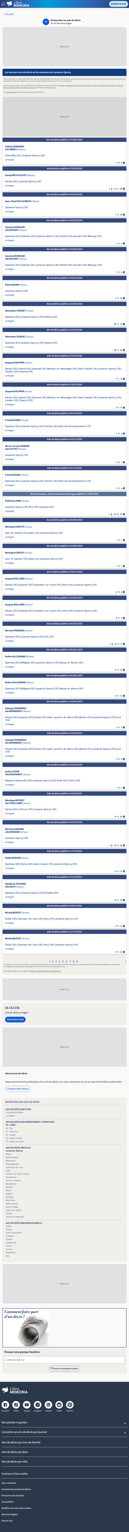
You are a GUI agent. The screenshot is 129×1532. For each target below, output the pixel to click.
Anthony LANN (17, 500)
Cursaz (9, 1249)
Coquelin (10, 1236)
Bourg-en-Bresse (69, 662)
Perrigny (10, 1197)
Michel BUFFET (17, 912)
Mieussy (92, 236)
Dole (79, 86)
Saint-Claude (8, 88)
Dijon (31, 532)
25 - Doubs (10, 1135)
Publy (8, 918)
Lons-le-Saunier (99, 86)
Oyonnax (10, 236)
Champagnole (71, 86)
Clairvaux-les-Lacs (27, 918)
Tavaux (32, 88)
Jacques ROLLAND (19, 578)
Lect (119, 717)
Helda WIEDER (16, 857)
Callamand (11, 1242)
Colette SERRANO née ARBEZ (15, 148)
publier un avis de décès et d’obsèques (45, 971)
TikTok (16, 1411)
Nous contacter (9, 1483)
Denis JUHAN (16, 284)
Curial (8, 1246)
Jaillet (8, 1226)
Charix (71, 780)
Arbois (61, 86)
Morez (120, 86)
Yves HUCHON (16, 420)
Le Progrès (9, 159)
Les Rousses (87, 86)
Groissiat (25, 236)
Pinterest (69, 1411)
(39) (18, 155)
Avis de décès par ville (15, 1461)
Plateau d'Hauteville (16, 780)
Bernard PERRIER (18, 630)
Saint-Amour (12, 1203)
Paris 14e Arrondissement (72, 426)
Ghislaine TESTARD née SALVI (15, 885)
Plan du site (7, 1520)
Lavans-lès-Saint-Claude (17, 1174)
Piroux (9, 1229)
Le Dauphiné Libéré (14, 1112)
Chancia (23, 371)
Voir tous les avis (15, 1019)
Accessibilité (8, 1502)
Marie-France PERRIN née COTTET (17, 447)
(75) (88, 426)
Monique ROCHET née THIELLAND (17, 802)
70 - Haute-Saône (14, 1138)
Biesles (83, 717)
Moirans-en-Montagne (59, 368)
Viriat (59, 780)
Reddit (59, 1411)
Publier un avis (118, 4)
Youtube (27, 1411)
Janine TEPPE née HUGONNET (17, 773)
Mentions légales (10, 1514)
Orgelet (9, 1194)
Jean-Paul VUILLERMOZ (22, 201)
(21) (37, 532)
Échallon (48, 892)
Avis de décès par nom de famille (21, 1442)
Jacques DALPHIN (18, 362)
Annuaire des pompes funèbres (16, 1489)
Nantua (48, 316)
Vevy (46, 918)
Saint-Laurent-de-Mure (60, 717)
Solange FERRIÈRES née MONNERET (18, 710)
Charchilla (10, 155)
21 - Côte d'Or (12, 1131)
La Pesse (22, 809)
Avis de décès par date (15, 1452)
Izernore (77, 236)
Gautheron (11, 1252)
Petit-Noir (10, 1200)
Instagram (38, 1411)
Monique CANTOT (18, 526)
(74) (99, 236)
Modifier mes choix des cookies (16, 1508)
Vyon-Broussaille (14, 1233)
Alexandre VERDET (19, 310)
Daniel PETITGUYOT (20, 175)
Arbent (63, 236)
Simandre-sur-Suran (45, 584)
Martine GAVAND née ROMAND (16, 830)
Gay (7, 1256)
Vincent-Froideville (15, 1217)
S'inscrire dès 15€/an (17, 1088)
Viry (31, 507)
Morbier (9, 1187)
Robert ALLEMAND (19, 656)
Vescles (48, 426)
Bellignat (25, 662)
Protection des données (13, 1495)
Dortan (8, 181)
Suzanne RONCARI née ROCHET (15, 228)
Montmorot (112, 86)
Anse (64, 584)
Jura (53, 88)
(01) (15, 181)
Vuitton (9, 1239)
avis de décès (11, 92)
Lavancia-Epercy (31, 155)
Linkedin (48, 1411)
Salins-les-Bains (22, 88)
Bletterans (11, 1160)
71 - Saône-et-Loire (15, 1141)
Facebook (5, 1411)
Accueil (10, 14)
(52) (89, 717)
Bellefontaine (12, 1157)
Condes (9, 371)
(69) (70, 584)
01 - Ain (9, 1128)
